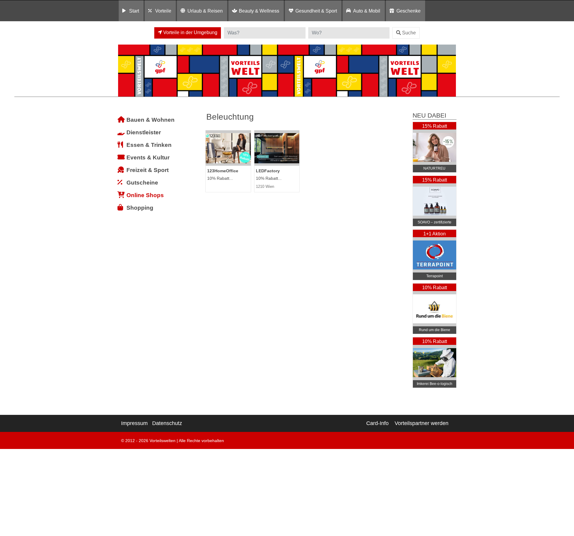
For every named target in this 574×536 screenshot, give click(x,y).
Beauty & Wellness (259, 10)
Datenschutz (167, 423)
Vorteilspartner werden (421, 423)
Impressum (134, 423)
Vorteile (163, 10)
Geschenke (408, 10)
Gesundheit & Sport (316, 10)
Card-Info (377, 423)
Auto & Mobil (366, 10)
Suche (409, 32)
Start (134, 10)
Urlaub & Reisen (205, 10)
